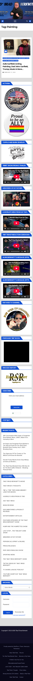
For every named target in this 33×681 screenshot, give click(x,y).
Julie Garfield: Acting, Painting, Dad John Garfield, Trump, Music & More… (15, 66)
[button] (27, 21)
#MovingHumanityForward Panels (16, 663)
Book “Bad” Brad (14, 677)
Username (6, 599)
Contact (21, 677)
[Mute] (25, 182)
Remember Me (19, 612)
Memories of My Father (24, 656)
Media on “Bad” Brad (25, 673)
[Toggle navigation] (15, 21)
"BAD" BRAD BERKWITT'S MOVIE (14, 481)
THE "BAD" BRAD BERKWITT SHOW (10, 60)
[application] (16, 176)
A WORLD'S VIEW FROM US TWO (14, 496)
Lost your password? (19, 615)
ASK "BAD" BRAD (9, 501)
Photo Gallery (23, 670)
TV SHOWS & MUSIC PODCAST (13, 569)
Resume (22, 652)
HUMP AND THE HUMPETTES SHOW (15, 526)
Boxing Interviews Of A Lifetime (10, 673)
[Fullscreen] (28, 182)
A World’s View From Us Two (16, 659)
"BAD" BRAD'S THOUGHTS (12, 486)
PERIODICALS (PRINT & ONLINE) (14, 541)
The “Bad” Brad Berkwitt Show (10, 656)
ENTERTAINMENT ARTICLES (12, 516)
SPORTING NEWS (9, 554)
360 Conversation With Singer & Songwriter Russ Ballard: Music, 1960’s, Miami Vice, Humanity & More (16, 437)
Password (6, 604)
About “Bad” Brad (13, 652)
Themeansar (16, 648)
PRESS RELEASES (9, 546)
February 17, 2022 (10, 72)
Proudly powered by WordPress (11, 646)
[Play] (5, 182)
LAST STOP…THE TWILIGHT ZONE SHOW (16, 666)
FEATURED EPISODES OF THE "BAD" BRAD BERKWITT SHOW (16, 58)
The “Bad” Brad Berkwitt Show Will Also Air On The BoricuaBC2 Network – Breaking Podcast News (16, 467)
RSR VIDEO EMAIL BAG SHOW (13, 550)
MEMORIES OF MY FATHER (12, 537)
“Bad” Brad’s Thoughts (12, 670)
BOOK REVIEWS (8, 505)
